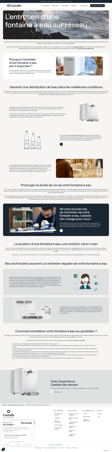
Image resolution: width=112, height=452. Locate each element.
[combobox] (106, 450)
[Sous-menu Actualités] (76, 5)
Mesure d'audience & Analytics (10, 438)
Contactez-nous (65, 144)
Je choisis (17, 444)
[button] (3, 449)
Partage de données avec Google (11, 436)
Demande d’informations (97, 5)
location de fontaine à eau (86, 48)
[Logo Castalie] (14, 5)
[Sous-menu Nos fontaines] (59, 5)
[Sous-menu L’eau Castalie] (49, 5)
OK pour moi (28, 444)
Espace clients (83, 5)
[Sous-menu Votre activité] (68, 5)
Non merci (6, 444)
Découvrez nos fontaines (68, 230)
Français (105, 450)
